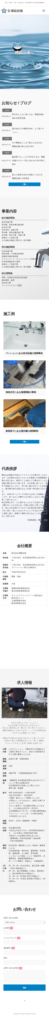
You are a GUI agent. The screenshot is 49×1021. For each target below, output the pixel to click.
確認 (24, 988)
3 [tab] (26, 720)
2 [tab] (23, 720)
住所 (5, 958)
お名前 (8, 928)
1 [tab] (19, 720)
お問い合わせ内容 (12, 968)
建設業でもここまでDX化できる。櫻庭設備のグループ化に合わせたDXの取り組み (28, 160)
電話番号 (9, 948)
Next (45, 703)
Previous (4, 703)
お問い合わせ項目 (10, 918)
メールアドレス (11, 938)
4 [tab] (29, 720)
